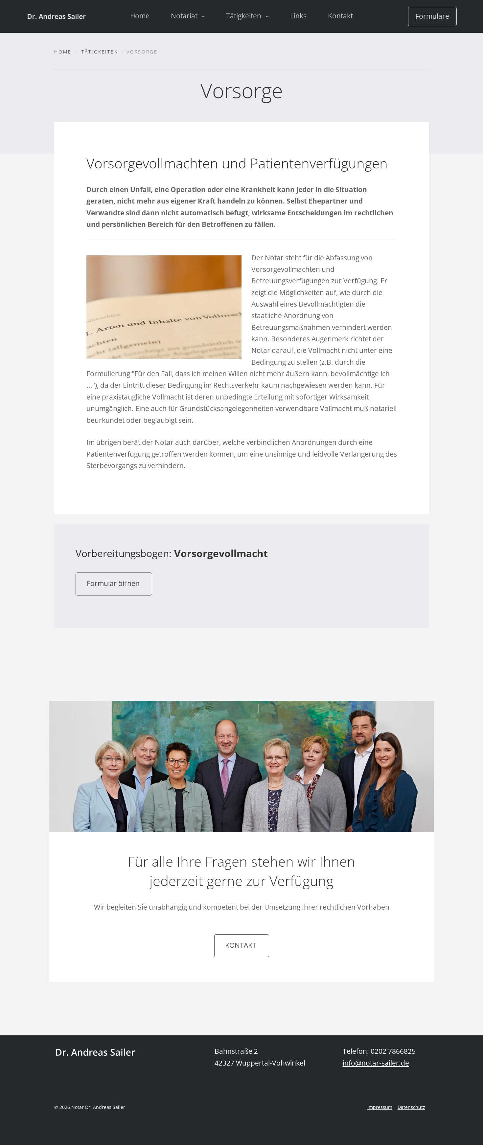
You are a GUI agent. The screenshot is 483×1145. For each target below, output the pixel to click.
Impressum (379, 1107)
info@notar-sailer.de (376, 1063)
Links (298, 15)
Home (140, 15)
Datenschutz (411, 1107)
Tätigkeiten (244, 15)
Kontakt (340, 15)
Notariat (185, 15)
